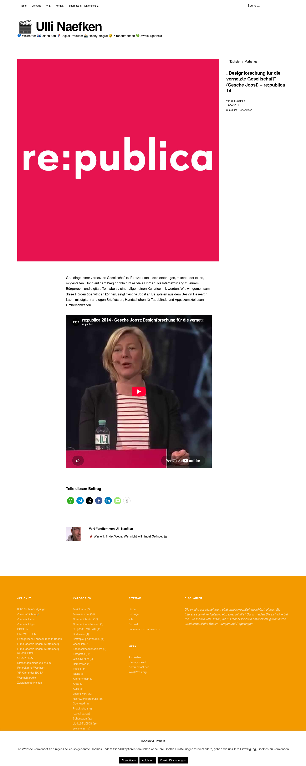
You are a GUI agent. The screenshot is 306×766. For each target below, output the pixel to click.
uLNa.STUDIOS (82, 723)
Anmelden (135, 657)
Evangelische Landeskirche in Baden (39, 639)
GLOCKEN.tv (25, 658)
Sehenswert (245, 110)
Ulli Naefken (238, 100)
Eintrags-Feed (137, 662)
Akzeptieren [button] (129, 760)
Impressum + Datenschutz (83, 5)
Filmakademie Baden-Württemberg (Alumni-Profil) (38, 651)
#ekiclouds (79, 609)
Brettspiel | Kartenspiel (86, 639)
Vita (48, 5)
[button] (70, 500)
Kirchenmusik (81, 679)
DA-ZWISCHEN (26, 634)
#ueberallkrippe (26, 624)
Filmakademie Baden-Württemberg (38, 644)
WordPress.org (138, 672)
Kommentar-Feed (139, 667)
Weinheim (79, 728)
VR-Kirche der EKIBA (30, 672)
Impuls (77, 669)
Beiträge (36, 5)
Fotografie (79, 654)
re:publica (232, 110)
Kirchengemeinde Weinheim (34, 663)
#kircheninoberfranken (86, 624)
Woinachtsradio (26, 677)
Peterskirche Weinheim (31, 667)
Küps (76, 689)
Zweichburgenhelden (29, 682)
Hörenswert (79, 664)
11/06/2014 (232, 105)
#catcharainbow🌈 (28, 614)
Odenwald (79, 703)
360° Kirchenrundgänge (31, 609)
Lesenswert (80, 694)
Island (76, 674)
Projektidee (79, 708)
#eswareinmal (81, 614)
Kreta (76, 684)
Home (23, 5)
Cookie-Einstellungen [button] (172, 760)
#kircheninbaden (82, 619)
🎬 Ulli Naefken (59, 26)
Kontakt (60, 5)
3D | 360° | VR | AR (84, 629)
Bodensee (79, 634)
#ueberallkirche (26, 619)
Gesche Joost (136, 294)
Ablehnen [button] (147, 760)
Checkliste (79, 644)
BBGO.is (22, 629)
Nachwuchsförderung (85, 699)
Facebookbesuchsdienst (87, 649)
